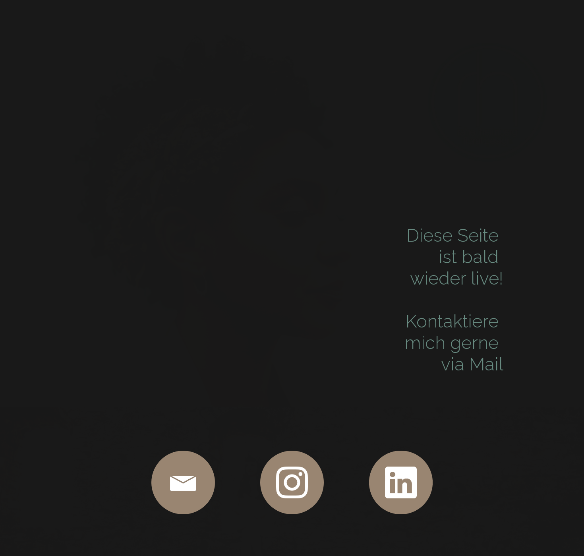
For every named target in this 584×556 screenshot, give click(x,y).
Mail (486, 364)
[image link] (183, 482)
